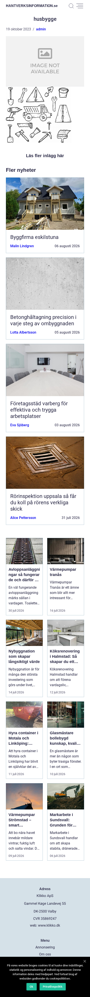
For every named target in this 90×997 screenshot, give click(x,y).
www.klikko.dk (49, 925)
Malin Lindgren (22, 246)
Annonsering (45, 947)
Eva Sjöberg (19, 425)
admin (41, 29)
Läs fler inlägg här (45, 155)
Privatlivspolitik (52, 986)
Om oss (45, 954)
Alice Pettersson (23, 518)
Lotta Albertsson (23, 332)
